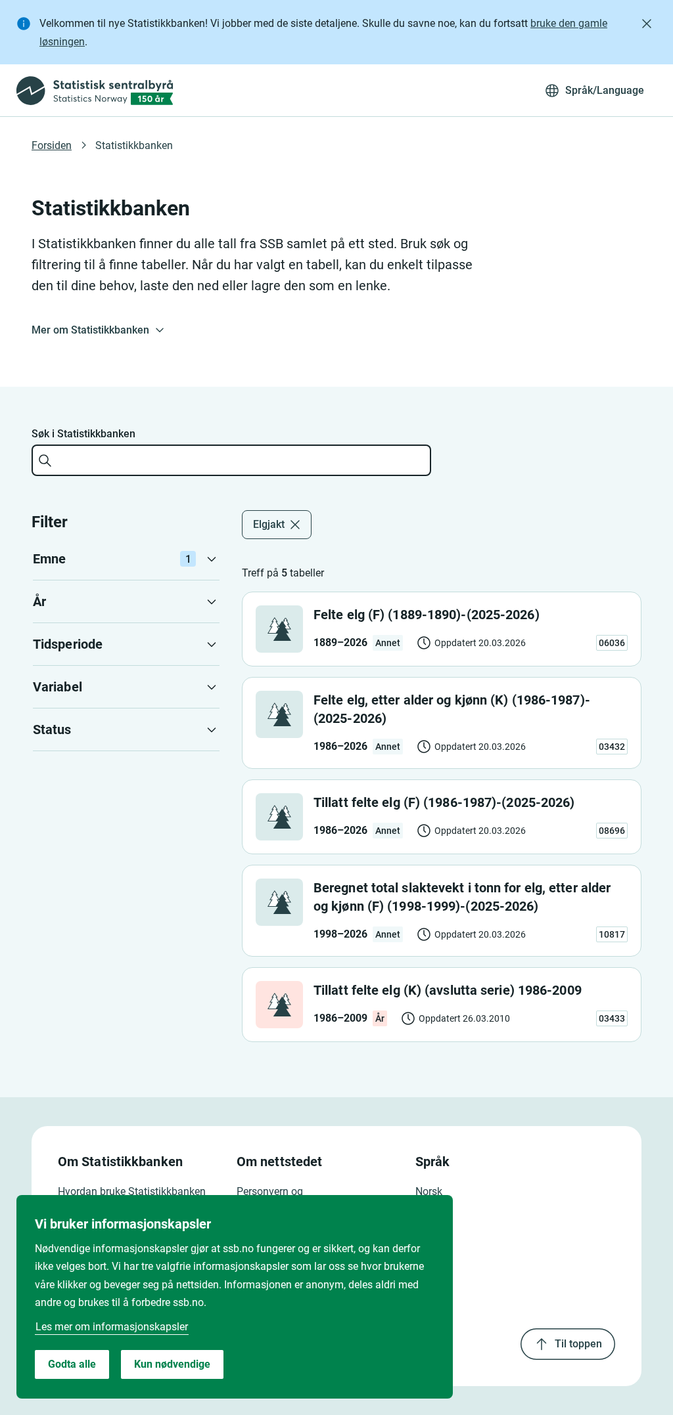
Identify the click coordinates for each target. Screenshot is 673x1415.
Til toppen (578, 1344)
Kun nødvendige (172, 1364)
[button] (126, 559)
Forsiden (52, 145)
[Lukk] (646, 23)
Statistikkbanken (134, 145)
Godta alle (72, 1364)
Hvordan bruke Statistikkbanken (132, 1191)
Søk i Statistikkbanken (83, 433)
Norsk (428, 1191)
